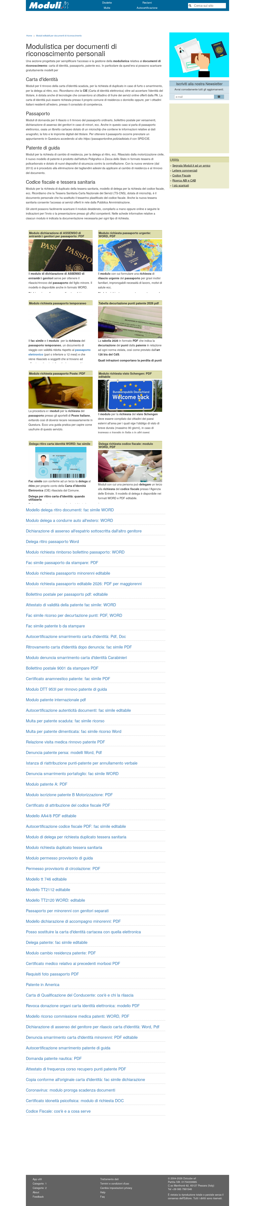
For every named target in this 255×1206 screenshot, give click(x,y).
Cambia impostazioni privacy (116, 1188)
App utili (37, 1179)
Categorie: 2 (40, 1188)
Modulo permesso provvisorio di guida (59, 858)
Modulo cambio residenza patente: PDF (61, 953)
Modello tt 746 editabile (46, 879)
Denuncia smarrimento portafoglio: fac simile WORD (72, 773)
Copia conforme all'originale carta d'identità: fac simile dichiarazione (85, 1079)
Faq (102, 1196)
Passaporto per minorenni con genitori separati (67, 910)
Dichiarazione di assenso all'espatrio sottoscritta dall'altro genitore (84, 531)
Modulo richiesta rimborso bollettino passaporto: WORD (75, 552)
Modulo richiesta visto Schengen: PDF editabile (125, 375)
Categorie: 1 (40, 1183)
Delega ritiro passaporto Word (52, 541)
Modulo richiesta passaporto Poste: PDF (57, 373)
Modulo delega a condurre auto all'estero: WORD (69, 520)
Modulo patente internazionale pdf (56, 699)
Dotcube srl (189, 1178)
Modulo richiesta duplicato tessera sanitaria (64, 847)
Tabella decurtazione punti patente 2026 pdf (129, 303)
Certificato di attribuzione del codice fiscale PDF (68, 805)
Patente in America (42, 984)
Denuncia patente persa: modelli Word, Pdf (64, 752)
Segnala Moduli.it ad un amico (191, 165)
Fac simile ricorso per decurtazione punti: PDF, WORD (74, 615)
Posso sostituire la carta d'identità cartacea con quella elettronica (83, 932)
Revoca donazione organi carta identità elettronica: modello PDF (83, 1005)
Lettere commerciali (184, 170)
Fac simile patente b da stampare (55, 626)
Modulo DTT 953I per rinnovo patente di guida (66, 689)
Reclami (147, 2)
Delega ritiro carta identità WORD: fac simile (59, 443)
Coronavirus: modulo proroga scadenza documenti (70, 1090)
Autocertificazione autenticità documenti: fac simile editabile (78, 710)
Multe (107, 8)
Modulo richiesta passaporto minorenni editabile (68, 573)
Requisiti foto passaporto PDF (52, 974)
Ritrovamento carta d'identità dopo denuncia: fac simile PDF (79, 647)
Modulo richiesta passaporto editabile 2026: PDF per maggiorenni (84, 583)
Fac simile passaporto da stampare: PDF (62, 562)
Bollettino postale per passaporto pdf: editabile (67, 594)
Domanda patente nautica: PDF (54, 1058)
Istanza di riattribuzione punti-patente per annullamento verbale (81, 763)
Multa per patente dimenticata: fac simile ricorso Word (73, 731)
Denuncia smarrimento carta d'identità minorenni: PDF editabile (82, 1037)
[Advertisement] (127, 22)
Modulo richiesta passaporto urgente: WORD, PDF (125, 234)
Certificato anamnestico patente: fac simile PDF (68, 678)
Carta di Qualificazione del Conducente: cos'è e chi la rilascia (79, 995)
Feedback (38, 1196)
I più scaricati (180, 185)
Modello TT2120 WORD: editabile (55, 900)
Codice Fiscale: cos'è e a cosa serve (58, 1111)
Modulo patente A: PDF (46, 784)
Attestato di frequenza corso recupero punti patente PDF (76, 1069)
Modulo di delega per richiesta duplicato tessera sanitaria (76, 837)
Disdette (107, 2)
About (36, 1192)
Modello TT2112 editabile (48, 889)
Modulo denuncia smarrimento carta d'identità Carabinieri (76, 657)
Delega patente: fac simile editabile (56, 942)
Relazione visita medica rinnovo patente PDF (65, 742)
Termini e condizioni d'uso (114, 1183)
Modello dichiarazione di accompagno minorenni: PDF (73, 921)
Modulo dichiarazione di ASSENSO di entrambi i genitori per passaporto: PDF (56, 234)
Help (102, 1192)
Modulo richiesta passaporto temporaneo (57, 303)
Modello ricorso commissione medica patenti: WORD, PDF (77, 1016)
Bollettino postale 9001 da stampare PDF (62, 668)
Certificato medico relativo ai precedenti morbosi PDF (73, 963)
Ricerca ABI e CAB (184, 180)
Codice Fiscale (181, 175)
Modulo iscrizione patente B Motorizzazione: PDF (69, 794)
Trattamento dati (109, 1179)
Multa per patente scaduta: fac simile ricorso (65, 721)
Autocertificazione (147, 8)
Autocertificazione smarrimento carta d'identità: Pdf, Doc (76, 636)
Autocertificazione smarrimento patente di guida (68, 1048)
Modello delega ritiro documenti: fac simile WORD (70, 510)
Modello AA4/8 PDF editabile (51, 815)
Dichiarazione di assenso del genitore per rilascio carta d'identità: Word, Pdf (92, 1026)
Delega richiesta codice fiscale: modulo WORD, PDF (126, 445)
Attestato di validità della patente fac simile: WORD (71, 604)
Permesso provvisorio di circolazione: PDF (63, 868)
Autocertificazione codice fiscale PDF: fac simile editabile (76, 826)
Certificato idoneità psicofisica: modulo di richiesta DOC (75, 1100)
